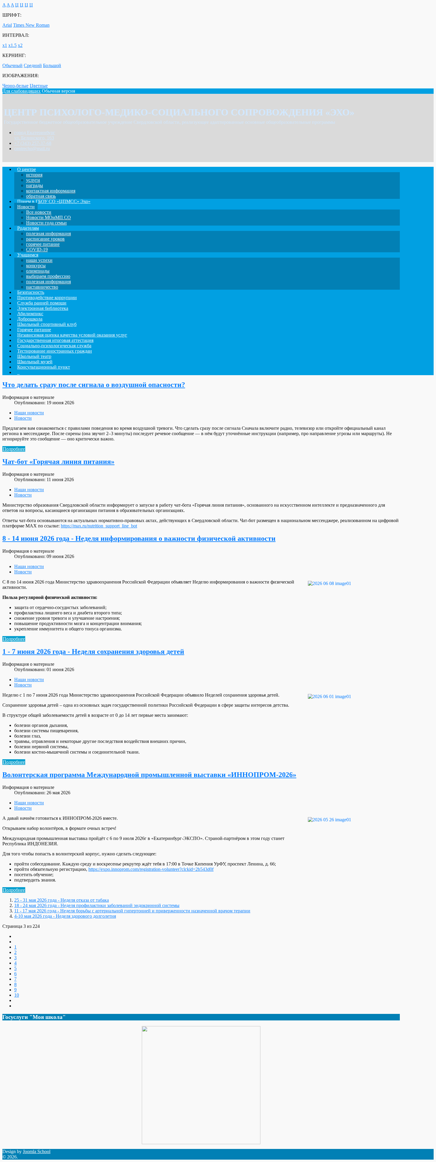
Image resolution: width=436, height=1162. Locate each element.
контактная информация (50, 190)
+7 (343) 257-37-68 (32, 143)
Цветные (39, 85)
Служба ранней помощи (41, 302)
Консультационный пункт (43, 367)
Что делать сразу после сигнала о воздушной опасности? (93, 385)
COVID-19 (37, 249)
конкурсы (36, 265)
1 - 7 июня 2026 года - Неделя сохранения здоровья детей (93, 651)
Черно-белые (15, 85)
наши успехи (39, 260)
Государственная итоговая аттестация (55, 340)
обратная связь (41, 196)
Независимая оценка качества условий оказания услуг (72, 334)
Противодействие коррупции (47, 297)
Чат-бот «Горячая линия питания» (58, 461)
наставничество (42, 286)
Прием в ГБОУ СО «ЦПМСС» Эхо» (53, 201)
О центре (26, 169)
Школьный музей (34, 361)
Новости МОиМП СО (48, 217)
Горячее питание (34, 329)
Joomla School (36, 1151)
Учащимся (27, 254)
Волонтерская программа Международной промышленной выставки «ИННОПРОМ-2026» (149, 775)
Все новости (38, 212)
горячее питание (43, 244)
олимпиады (38, 270)
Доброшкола (29, 318)
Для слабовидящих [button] (21, 90)
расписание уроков (45, 238)
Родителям (28, 228)
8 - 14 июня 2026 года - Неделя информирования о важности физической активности (139, 538)
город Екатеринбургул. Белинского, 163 (34, 135)
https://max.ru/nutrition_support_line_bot (99, 525)
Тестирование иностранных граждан (54, 350)
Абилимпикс (30, 313)
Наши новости (29, 412)
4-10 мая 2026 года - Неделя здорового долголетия (65, 916)
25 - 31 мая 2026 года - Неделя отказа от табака (61, 900)
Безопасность (30, 292)
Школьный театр (34, 356)
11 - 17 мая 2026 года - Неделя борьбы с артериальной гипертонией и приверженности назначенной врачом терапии (132, 910)
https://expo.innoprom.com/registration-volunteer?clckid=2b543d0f (151, 869)
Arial (7, 25)
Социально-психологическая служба (54, 345)
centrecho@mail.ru (32, 148)
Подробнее (14, 448)
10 (16, 995)
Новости (26, 206)
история (34, 174)
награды (34, 185)
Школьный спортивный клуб (47, 324)
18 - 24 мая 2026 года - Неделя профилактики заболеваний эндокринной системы (96, 905)
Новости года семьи (46, 222)
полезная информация (48, 233)
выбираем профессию (48, 276)
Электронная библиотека (42, 308)
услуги (33, 180)
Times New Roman (31, 25)
